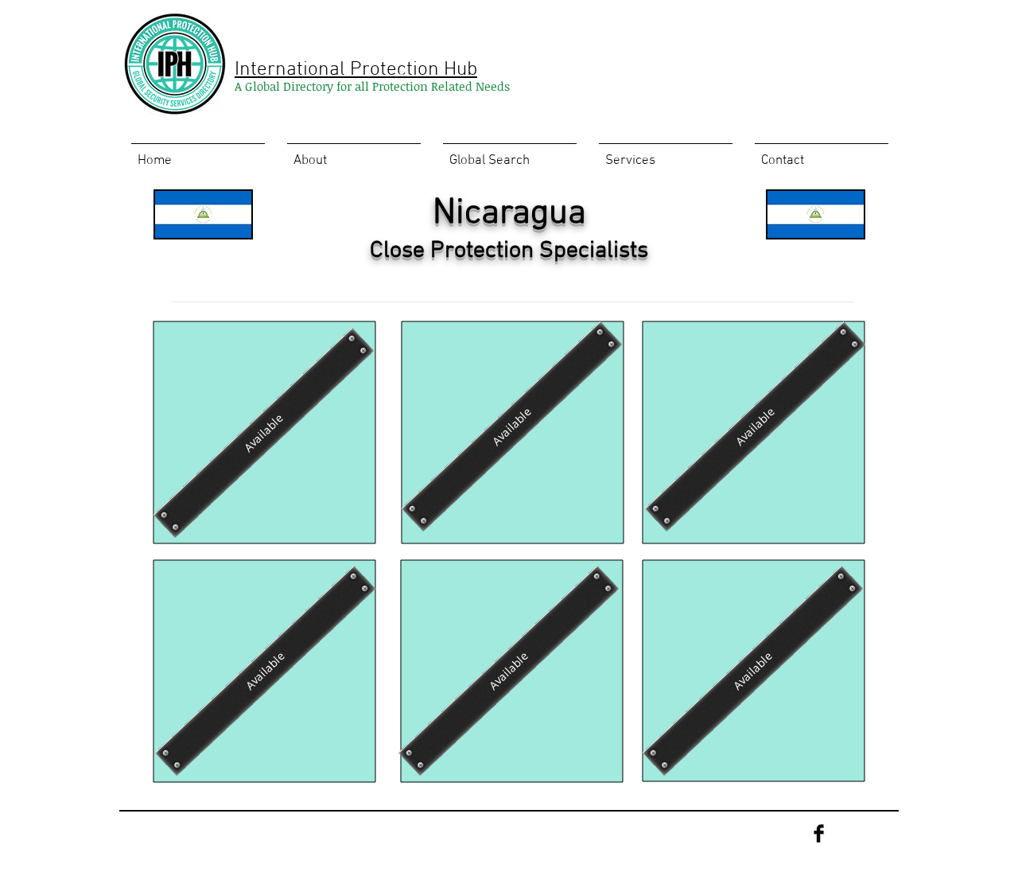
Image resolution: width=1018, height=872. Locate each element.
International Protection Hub (356, 70)
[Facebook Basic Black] (819, 833)
